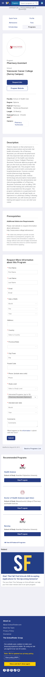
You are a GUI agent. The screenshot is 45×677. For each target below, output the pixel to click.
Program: (10, 60)
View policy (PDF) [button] (12, 657)
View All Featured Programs (15, 542)
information (26, 431)
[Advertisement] (22, 601)
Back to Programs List (32, 449)
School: (9, 68)
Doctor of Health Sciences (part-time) (19, 498)
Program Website (17, 88)
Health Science (10, 472)
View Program (22, 480)
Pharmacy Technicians (19, 124)
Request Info (17, 82)
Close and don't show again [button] (20, 664)
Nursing (7, 526)
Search (37, 3)
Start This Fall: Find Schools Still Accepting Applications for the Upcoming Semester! (21, 577)
